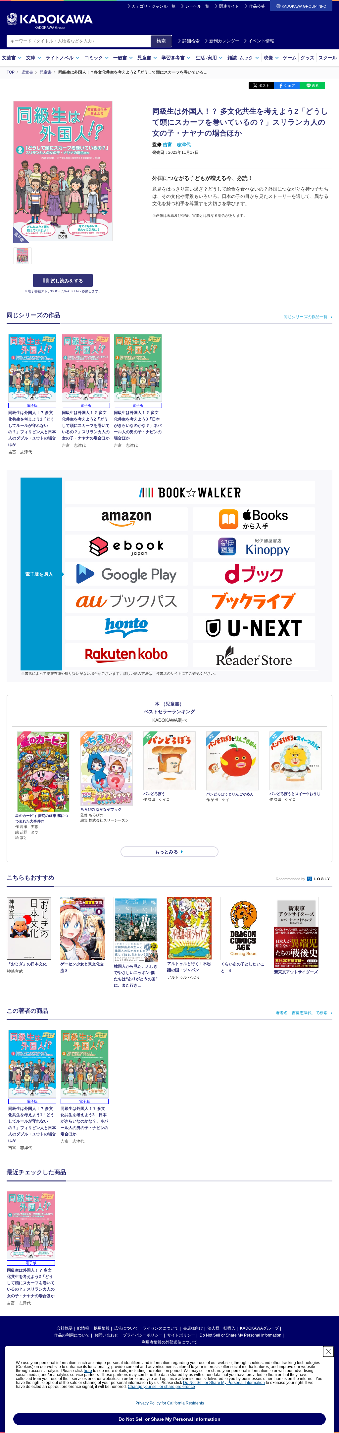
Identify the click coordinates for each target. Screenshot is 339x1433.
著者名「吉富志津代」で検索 (301, 1012)
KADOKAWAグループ (259, 1328)
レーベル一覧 (197, 6)
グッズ (308, 57)
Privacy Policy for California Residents (169, 1403)
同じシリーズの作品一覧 (305, 317)
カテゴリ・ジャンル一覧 (153, 6)
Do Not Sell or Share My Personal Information (240, 1335)
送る (315, 85)
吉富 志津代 (177, 144)
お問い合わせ (106, 1335)
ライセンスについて (160, 1328)
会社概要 (65, 1328)
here (88, 1371)
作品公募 (257, 6)
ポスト (264, 85)
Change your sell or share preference (161, 1387)
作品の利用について (72, 1335)
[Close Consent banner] (328, 1351)
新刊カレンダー (224, 40)
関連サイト (229, 6)
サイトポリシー (181, 1335)
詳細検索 (191, 40)
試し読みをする (67, 280)
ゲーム (290, 57)
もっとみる (166, 851)
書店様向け (193, 1328)
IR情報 (83, 1328)
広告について (126, 1328)
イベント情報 (261, 40)
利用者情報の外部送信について (169, 1342)
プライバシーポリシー (143, 1335)
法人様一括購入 (221, 1328)
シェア (289, 85)
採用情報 (102, 1328)
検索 (161, 40)
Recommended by (291, 879)
